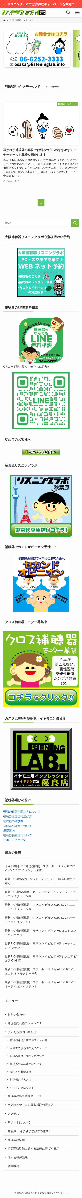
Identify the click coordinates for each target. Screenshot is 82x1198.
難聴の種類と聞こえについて (21, 811)
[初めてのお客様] (41, 452)
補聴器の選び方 (13, 821)
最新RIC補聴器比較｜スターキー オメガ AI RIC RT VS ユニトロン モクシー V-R (40, 971)
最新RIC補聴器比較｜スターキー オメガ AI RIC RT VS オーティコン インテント (40, 984)
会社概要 (13, 1166)
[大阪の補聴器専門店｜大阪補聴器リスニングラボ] (24, 12)
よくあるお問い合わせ (22, 1032)
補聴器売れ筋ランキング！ (25, 1023)
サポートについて (14, 840)
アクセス (13, 1113)
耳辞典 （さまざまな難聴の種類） (29, 1131)
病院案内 (9, 830)
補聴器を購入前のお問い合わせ (28, 1040)
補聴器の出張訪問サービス (25, 1096)
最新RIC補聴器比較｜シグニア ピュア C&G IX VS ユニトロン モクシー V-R (40, 907)
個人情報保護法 (18, 1157)
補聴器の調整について (17, 825)
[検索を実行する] (75, 223)
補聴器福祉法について (17, 835)
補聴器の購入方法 (20, 1079)
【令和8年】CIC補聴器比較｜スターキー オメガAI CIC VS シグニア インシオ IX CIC (40, 868)
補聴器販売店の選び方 (17, 816)
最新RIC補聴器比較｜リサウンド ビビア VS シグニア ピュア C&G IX (41, 958)
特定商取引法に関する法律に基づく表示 (33, 1148)
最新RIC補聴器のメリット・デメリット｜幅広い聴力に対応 (40, 881)
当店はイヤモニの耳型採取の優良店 (30, 1104)
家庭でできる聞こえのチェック (28, 1048)
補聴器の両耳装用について (26, 1063)
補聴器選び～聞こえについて (27, 1056)
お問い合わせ (16, 1014)
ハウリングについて (22, 1087)
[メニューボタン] (77, 12)
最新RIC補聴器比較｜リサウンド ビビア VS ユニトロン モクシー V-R (40, 932)
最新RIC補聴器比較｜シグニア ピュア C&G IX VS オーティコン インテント (40, 920)
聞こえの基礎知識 (20, 1071)
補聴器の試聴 (16, 1139)
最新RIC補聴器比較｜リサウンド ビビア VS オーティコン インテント (40, 945)
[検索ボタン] (68, 12)
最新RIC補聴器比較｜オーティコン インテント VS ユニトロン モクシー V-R (40, 894)
